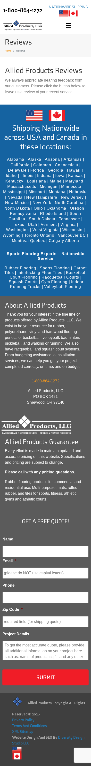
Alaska (34, 159)
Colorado (42, 165)
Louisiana (36, 181)
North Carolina (69, 203)
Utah (32, 224)
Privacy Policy (23, 720)
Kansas (75, 176)
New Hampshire (41, 197)
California (20, 165)
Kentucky (14, 181)
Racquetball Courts (60, 277)
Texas (18, 224)
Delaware (17, 170)
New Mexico (17, 203)
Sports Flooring (55, 268)
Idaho (11, 176)
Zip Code (12, 609)
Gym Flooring (54, 282)
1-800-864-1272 (22, 10)
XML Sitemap (22, 731)
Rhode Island (53, 214)
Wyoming (12, 235)
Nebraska (78, 192)
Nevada (15, 197)
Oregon (77, 208)
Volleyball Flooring (62, 287)
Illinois (26, 176)
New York (42, 203)
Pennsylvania (23, 214)
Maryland (74, 181)
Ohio (38, 208)
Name (7, 539)
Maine (56, 181)
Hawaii (74, 170)
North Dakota (17, 208)
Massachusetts (21, 186)
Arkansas (73, 159)
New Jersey (72, 197)
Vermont (49, 224)
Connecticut (66, 165)
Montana (57, 192)
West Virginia (46, 230)
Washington (17, 230)
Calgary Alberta (64, 241)
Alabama (15, 159)
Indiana (44, 176)
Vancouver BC (72, 235)
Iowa (60, 176)
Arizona (52, 159)
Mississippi (14, 192)
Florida (37, 170)
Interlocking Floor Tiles (39, 273)
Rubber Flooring (20, 268)
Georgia (55, 170)
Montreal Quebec (28, 241)
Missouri (37, 192)
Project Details (15, 634)
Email (9, 561)
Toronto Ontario (39, 235)
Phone (8, 585)
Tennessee (69, 219)
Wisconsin (72, 230)
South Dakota (42, 219)
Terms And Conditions (29, 726)
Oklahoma (56, 208)
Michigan (49, 186)
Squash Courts (23, 282)
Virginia (68, 224)
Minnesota (71, 186)
